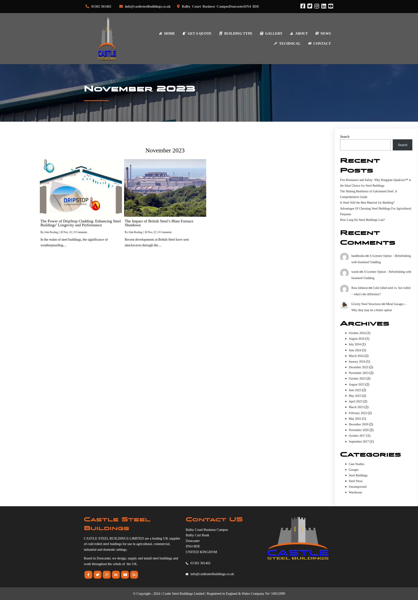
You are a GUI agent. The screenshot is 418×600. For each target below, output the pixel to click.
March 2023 (356, 407)
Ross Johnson (359, 288)
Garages (354, 469)
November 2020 (359, 430)
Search (344, 136)
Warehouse (355, 492)
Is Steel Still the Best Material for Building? (367, 202)
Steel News (355, 481)
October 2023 (357, 378)
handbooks (357, 255)
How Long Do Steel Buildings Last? (362, 220)
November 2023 (359, 373)
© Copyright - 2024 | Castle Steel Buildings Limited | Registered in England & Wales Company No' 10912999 (209, 593)
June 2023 (355, 390)
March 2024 (356, 356)
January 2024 (357, 361)
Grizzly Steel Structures (366, 304)
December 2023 (358, 367)
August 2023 (356, 384)
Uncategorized (357, 486)
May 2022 (355, 418)
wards (355, 271)
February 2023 (358, 413)
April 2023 (355, 401)
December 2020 (358, 424)
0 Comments (80, 232)
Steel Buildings (358, 475)
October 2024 (357, 333)
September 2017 (359, 441)
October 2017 (357, 435)
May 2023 (355, 395)
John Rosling (51, 232)
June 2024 (355, 350)
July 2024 (355, 344)
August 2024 (356, 338)
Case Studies (356, 464)
